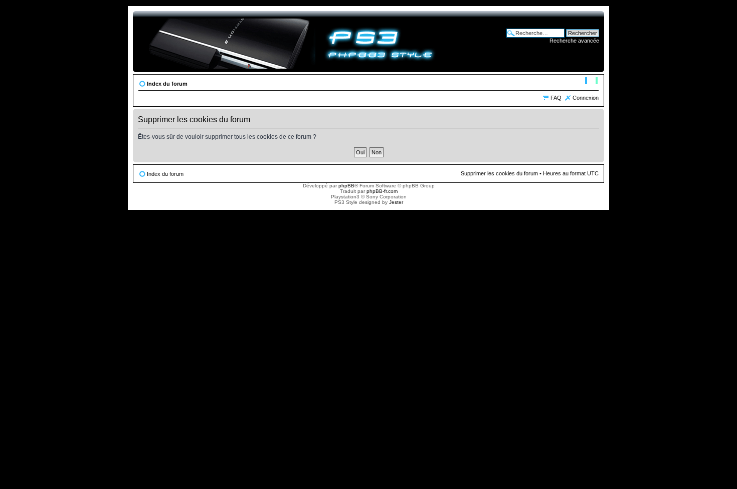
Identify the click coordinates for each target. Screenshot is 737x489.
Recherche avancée (574, 41)
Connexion (586, 98)
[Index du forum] (291, 42)
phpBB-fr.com (382, 191)
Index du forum (167, 84)
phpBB (346, 185)
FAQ (556, 98)
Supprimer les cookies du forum (499, 173)
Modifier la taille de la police (591, 81)
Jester (396, 202)
